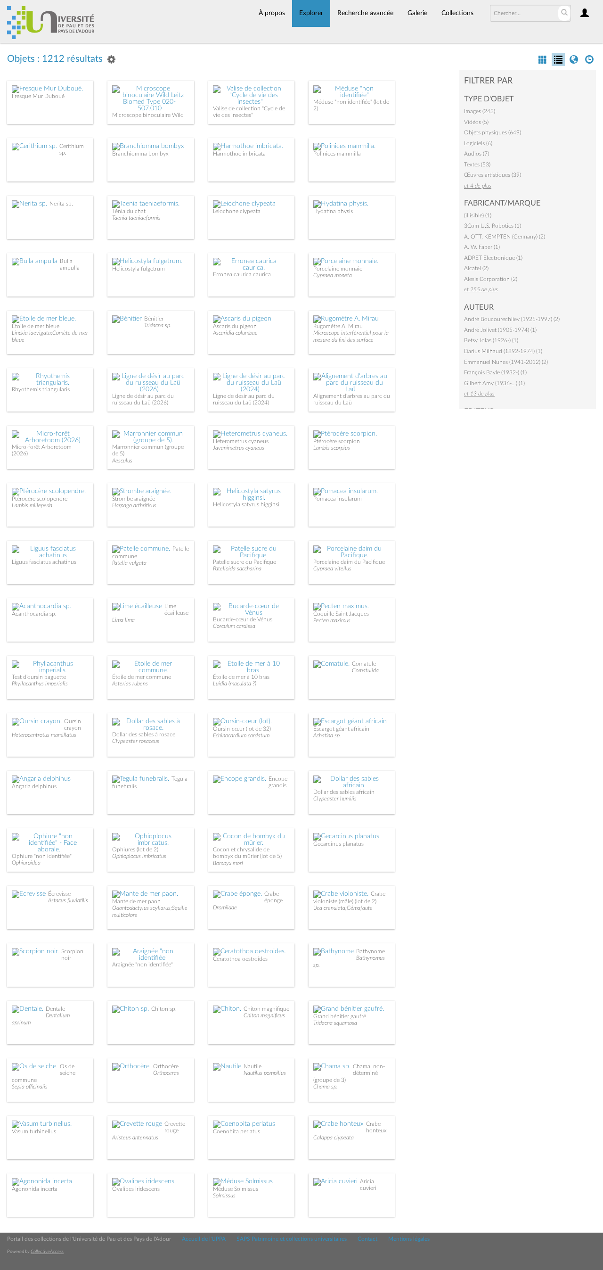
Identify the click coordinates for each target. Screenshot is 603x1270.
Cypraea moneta (332, 275)
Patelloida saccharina (237, 568)
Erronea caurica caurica (242, 274)
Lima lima (123, 620)
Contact (367, 1239)
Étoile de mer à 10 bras (241, 677)
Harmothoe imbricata (239, 154)
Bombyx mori (228, 863)
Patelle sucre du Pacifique (244, 562)
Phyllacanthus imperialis (40, 683)
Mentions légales (409, 1239)
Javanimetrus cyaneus (238, 448)
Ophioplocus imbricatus (139, 856)
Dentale (55, 1009)
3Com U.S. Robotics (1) (492, 226)
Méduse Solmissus (235, 1189)
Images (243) (479, 111)
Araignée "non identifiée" (142, 964)
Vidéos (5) (476, 122)
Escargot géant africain (341, 729)
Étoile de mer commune (141, 677)
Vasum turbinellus (34, 1131)
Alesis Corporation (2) (490, 279)
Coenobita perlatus (236, 1131)
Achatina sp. (327, 735)
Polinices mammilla (337, 154)
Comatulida (365, 670)
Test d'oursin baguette (39, 677)
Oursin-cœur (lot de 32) (242, 729)
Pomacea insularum (337, 499)
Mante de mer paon (136, 901)
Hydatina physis (333, 211)
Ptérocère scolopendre (39, 499)
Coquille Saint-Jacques (341, 614)
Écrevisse (59, 894)
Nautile (252, 1066)
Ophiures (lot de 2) (135, 849)
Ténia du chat (129, 211)
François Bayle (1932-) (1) (495, 372)
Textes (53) (477, 164)
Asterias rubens (130, 683)
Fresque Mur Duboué (38, 96)
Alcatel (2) (476, 268)
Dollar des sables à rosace (143, 734)
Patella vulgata (129, 563)
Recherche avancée (365, 13)
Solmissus (224, 1195)
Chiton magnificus (264, 1015)
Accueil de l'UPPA (204, 1239)
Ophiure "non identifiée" (42, 856)
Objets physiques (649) (492, 132)
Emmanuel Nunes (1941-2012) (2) (506, 362)
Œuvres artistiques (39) (492, 175)
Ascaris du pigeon (235, 326)
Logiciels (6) (478, 143)
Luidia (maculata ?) (234, 683)
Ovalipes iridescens (136, 1189)
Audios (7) (476, 154)
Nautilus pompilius (265, 1073)
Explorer (311, 13)
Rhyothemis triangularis (41, 389)
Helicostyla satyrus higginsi (246, 504)
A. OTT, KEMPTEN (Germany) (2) (504, 236)
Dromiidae (225, 907)
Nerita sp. (61, 203)
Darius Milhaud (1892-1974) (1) (503, 351)
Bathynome (370, 951)
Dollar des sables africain (344, 792)
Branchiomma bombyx (140, 154)
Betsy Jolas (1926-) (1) (491, 340)
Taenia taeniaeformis (136, 218)
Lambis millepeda (32, 505)
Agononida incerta (34, 1189)
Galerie (417, 13)
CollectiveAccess (47, 1251)
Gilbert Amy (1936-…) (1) (494, 383)
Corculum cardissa (234, 626)
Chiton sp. (164, 1009)
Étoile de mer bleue (35, 326)
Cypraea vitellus (332, 568)
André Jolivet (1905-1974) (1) (500, 330)
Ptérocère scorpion (336, 441)
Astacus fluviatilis (68, 900)
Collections (457, 13)
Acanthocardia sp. (34, 614)
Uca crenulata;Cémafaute (343, 908)
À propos (272, 13)
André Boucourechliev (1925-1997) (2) (512, 319)
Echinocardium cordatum (241, 735)
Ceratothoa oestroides (240, 959)
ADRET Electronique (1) (493, 258)
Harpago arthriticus (134, 505)
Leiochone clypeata (237, 211)
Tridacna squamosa (335, 1023)
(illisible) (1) (477, 215)
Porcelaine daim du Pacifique (349, 562)
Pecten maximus (331, 620)
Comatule (364, 664)
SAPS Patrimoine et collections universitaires (291, 1239)
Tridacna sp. (157, 325)
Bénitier (153, 319)
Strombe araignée (133, 499)
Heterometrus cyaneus (241, 441)
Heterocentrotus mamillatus (44, 735)
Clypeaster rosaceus (135, 741)
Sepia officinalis (30, 1086)
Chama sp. (325, 1086)
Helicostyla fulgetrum (138, 269)
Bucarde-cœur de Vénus (242, 619)
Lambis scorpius (331, 448)
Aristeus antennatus (135, 1137)
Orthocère (166, 1066)
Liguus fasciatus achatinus (44, 562)
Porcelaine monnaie (337, 269)
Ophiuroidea (26, 863)
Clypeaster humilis (335, 798)
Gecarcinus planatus (338, 844)
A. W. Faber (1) (482, 247)
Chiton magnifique (266, 1009)
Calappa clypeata (333, 1137)
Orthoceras (166, 1073)
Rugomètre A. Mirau (338, 326)
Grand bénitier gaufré (339, 1016)
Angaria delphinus (34, 786)
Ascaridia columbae (235, 333)
